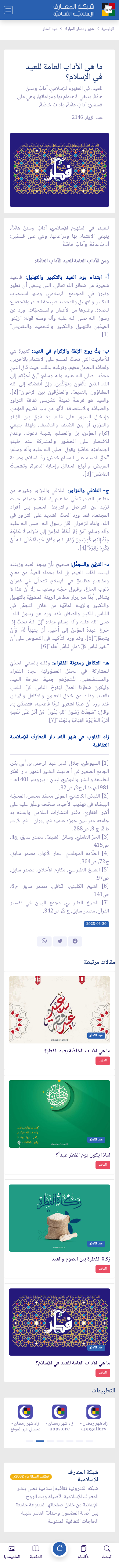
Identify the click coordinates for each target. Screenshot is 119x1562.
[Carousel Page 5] (70, 1441)
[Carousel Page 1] (29, 1441)
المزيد (103, 1060)
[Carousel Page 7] (89, 1441)
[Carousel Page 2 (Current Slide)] (40, 1441)
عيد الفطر (49, 29)
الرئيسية (107, 29)
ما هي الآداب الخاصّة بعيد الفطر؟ (77, 1051)
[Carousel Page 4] (60, 1441)
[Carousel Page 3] (50, 1441)
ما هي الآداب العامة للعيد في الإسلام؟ (73, 1363)
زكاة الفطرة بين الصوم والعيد (81, 1259)
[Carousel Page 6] (79, 1441)
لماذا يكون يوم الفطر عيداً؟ (83, 1155)
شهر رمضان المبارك (79, 29)
